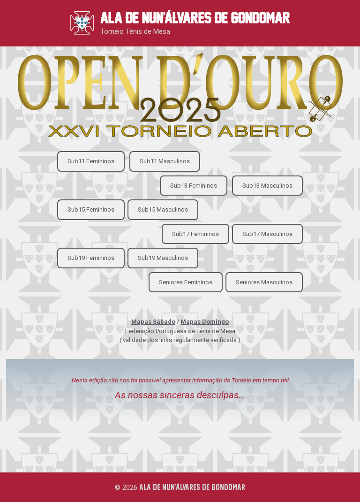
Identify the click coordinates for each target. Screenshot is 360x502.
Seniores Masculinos (264, 282)
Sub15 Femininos (91, 209)
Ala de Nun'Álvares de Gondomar (195, 17)
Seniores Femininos (185, 282)
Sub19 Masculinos (163, 257)
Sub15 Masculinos (163, 209)
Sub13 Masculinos (267, 185)
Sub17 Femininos (195, 233)
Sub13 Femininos (193, 185)
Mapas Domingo (204, 321)
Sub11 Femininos (91, 161)
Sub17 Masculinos (267, 233)
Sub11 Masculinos (165, 161)
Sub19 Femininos (91, 257)
